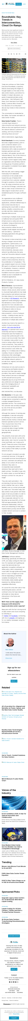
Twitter (6, 616)
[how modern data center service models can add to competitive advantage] (14, 834)
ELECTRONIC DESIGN (10, 992)
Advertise (9, 997)
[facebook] (8, 54)
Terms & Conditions (13, 1000)
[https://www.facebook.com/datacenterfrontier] (9, 982)
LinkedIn (12, 618)
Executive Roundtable (8, 12)
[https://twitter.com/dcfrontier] (18, 982)
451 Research (14, 298)
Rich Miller (14, 42)
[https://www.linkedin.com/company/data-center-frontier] (13, 982)
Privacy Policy (5, 1000)
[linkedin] (11, 54)
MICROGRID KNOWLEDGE (14, 989)
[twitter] (14, 54)
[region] (14, 1014)
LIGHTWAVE (12, 990)
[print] (25, 54)
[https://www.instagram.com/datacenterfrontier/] (11, 982)
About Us (4, 997)
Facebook (14, 616)
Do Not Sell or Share (17, 997)
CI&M (18, 990)
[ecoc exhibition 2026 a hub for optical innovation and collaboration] (14, 803)
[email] (19, 54)
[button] (3, 4)
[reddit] (16, 54)
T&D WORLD (20, 992)
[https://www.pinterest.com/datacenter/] (16, 982)
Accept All (14, 1017)
